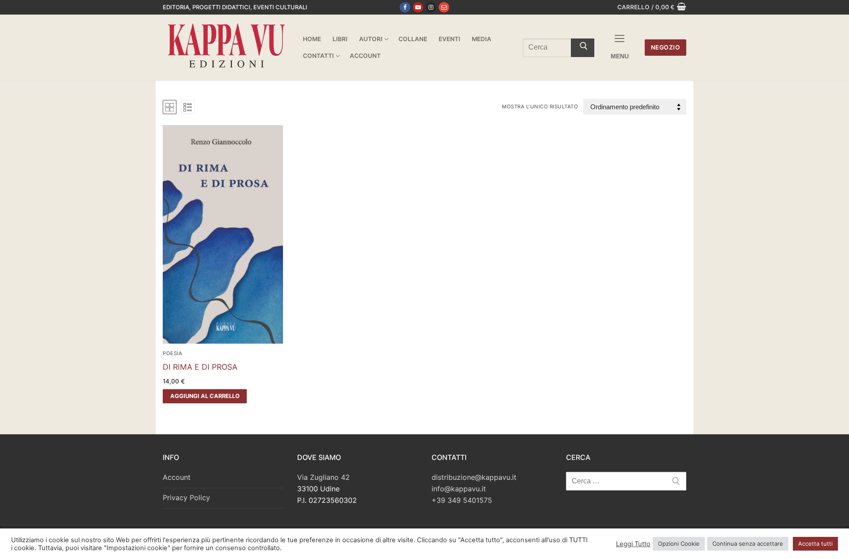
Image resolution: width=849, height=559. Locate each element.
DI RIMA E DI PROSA (200, 366)
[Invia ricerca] (582, 47)
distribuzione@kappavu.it (474, 477)
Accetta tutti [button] (815, 543)
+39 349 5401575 (462, 500)
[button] (205, 396)
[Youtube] (418, 7)
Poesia (172, 353)
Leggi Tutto (633, 544)
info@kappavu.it (459, 488)
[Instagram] (431, 7)
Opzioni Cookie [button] (679, 543)
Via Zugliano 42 (323, 477)
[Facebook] (405, 7)
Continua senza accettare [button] (747, 543)
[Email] (444, 7)
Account (177, 477)
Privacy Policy (186, 497)
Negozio (666, 47)
